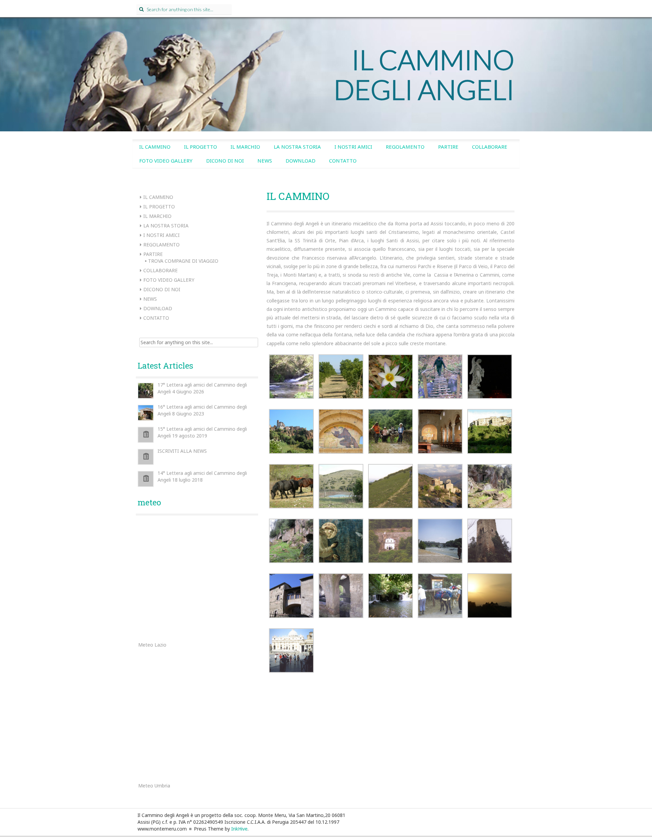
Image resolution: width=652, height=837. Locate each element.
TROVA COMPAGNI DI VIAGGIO (183, 261)
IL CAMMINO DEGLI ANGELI (424, 74)
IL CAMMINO (154, 146)
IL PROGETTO (200, 146)
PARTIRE (448, 146)
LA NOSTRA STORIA (297, 146)
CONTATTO (343, 160)
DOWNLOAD (300, 160)
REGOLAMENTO (405, 146)
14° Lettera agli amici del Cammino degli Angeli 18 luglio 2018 (202, 476)
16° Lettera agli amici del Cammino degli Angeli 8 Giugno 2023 (202, 410)
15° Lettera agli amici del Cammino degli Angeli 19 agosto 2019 (202, 432)
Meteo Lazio (152, 644)
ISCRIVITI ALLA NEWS (182, 451)
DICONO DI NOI (225, 160)
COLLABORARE (489, 146)
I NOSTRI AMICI (353, 146)
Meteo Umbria (154, 785)
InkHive (239, 828)
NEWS (264, 160)
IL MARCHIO (245, 146)
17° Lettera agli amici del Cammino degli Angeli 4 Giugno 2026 (202, 388)
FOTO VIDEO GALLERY (166, 160)
